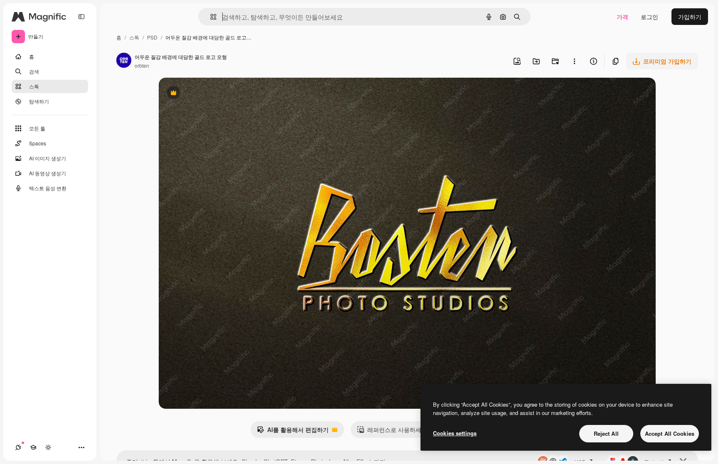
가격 (622, 16)
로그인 (649, 16)
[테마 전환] (48, 447)
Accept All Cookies (669, 433)
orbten (142, 65)
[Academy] (33, 447)
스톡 (134, 37)
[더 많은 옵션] (574, 61)
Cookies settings (455, 433)
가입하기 (689, 16)
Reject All (606, 433)
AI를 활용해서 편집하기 (293, 431)
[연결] (18, 447)
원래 (206, 93)
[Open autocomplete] (210, 17)
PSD (152, 37)
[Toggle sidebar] (81, 16)
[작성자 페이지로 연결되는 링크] (123, 61)
